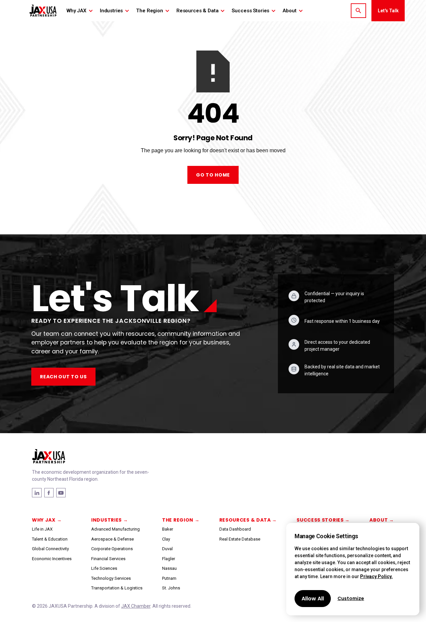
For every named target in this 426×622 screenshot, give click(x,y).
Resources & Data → (248, 520)
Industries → (109, 520)
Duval (167, 548)
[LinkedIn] (49, 492)
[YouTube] (61, 492)
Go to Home (213, 175)
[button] (80, 11)
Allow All (313, 598)
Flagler (168, 558)
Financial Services (108, 558)
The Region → (180, 520)
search (358, 10)
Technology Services (111, 578)
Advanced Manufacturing (115, 529)
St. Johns (171, 587)
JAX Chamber (135, 606)
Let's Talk (388, 10)
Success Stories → (323, 520)
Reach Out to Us (63, 376)
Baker (167, 529)
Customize (350, 598)
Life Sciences (104, 568)
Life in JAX (42, 529)
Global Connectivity (50, 548)
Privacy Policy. (376, 576)
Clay (166, 539)
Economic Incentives (52, 558)
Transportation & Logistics (116, 587)
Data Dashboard (235, 529)
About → (381, 520)
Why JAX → (47, 520)
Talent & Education (50, 539)
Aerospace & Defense (112, 539)
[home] (43, 10)
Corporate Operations (112, 548)
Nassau (169, 568)
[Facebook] (37, 492)
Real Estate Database (239, 539)
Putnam (169, 578)
